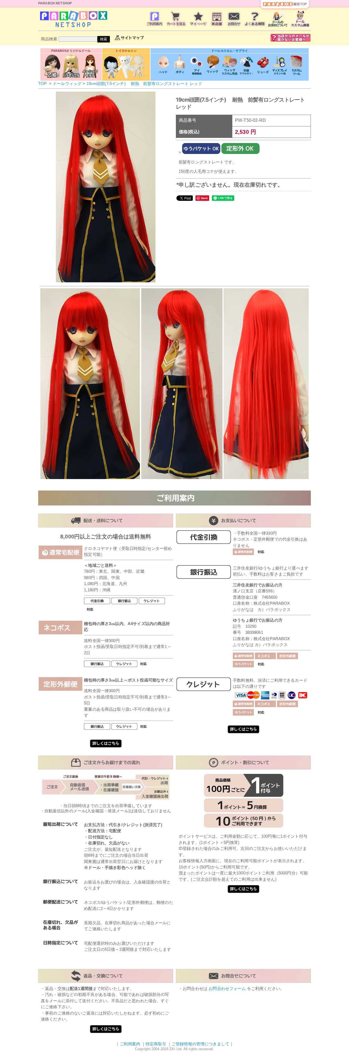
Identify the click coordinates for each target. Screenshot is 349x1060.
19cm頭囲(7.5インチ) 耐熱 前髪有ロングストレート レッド (144, 83)
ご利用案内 (130, 1043)
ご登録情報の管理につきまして (200, 1043)
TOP (42, 83)
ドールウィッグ (67, 83)
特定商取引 (156, 1043)
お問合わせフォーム (227, 988)
